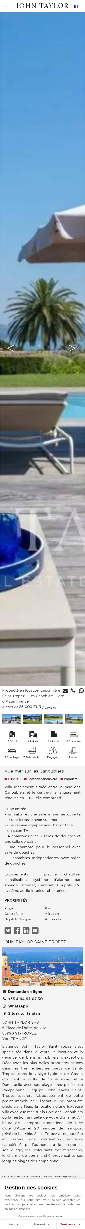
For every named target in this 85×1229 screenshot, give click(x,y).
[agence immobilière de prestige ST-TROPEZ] (42, 967)
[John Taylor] (42, 6)
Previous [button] (10, 348)
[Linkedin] (27, 930)
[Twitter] (8, 930)
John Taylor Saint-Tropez (34, 942)
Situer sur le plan (23, 1013)
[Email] (36, 930)
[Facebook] (18, 930)
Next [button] (72, 348)
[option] (42, 348)
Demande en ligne (24, 992)
